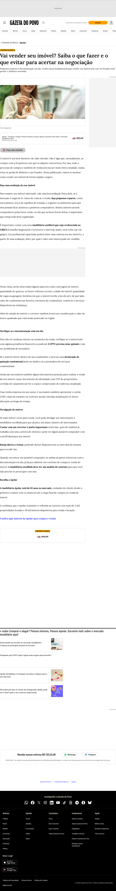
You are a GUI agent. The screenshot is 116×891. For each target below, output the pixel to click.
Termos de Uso (26, 880)
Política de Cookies (40, 880)
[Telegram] (77, 802)
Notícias (5, 31)
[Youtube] (58, 802)
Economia (83, 31)
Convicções (30, 829)
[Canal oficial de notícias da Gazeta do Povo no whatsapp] (26, 802)
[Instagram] (45, 802)
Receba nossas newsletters (77, 845)
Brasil (5, 824)
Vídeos (5, 849)
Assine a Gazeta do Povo (80, 839)
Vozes (24, 31)
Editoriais (43, 31)
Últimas (15, 31)
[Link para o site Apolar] (77, 138)
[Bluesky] (90, 802)
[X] (39, 802)
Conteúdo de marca (7, 50)
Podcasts (6, 844)
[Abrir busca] (43, 22)
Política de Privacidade (11, 880)
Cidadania (94, 31)
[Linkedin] (51, 802)
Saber (33, 31)
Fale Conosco (99, 834)
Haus (50, 819)
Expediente (76, 829)
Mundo (105, 31)
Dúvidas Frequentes (102, 829)
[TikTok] (64, 802)
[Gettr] (83, 802)
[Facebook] (32, 802)
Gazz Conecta (54, 829)
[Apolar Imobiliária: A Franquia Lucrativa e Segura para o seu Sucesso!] (57, 675)
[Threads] (70, 802)
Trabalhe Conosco (78, 834)
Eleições (63, 31)
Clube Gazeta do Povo (56, 834)
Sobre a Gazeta (77, 819)
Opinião (28, 824)
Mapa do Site (7, 885)
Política (53, 31)
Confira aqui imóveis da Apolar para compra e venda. (28, 518)
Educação (6, 839)
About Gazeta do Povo (80, 824)
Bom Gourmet (54, 824)
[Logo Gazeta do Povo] (24, 22)
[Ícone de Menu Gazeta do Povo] (4, 22)
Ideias (73, 31)
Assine (97, 819)
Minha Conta (99, 824)
